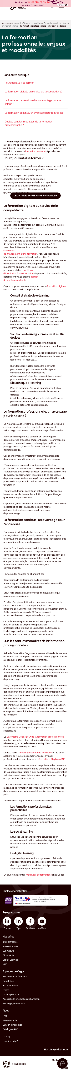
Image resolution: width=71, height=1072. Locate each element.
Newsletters (8, 981)
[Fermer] (66, 4)
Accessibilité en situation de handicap (21, 999)
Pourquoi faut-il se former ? (20, 82)
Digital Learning (10, 960)
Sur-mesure (8, 951)
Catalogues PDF (10, 1029)
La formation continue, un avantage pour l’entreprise (34, 112)
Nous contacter (10, 1020)
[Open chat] (62, 1063)
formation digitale (56, 286)
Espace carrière (10, 985)
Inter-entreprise (10, 942)
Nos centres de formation (15, 976)
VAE (5, 964)
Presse (6, 990)
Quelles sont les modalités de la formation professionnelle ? (28, 123)
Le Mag (6, 1036)
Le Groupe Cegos (11, 994)
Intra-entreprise (10, 946)
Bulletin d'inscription (12, 1025)
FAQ (5, 1016)
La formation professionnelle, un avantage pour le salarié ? (33, 102)
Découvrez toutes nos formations (35, 195)
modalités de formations (39, 874)
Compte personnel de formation (35, 752)
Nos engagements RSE (14, 1003)
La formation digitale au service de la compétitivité (33, 91)
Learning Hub (9, 1041)
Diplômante (8, 955)
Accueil (17, 23)
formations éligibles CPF (52, 759)
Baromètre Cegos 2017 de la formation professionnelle (35, 736)
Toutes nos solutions (32, 23)
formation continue (35, 151)
